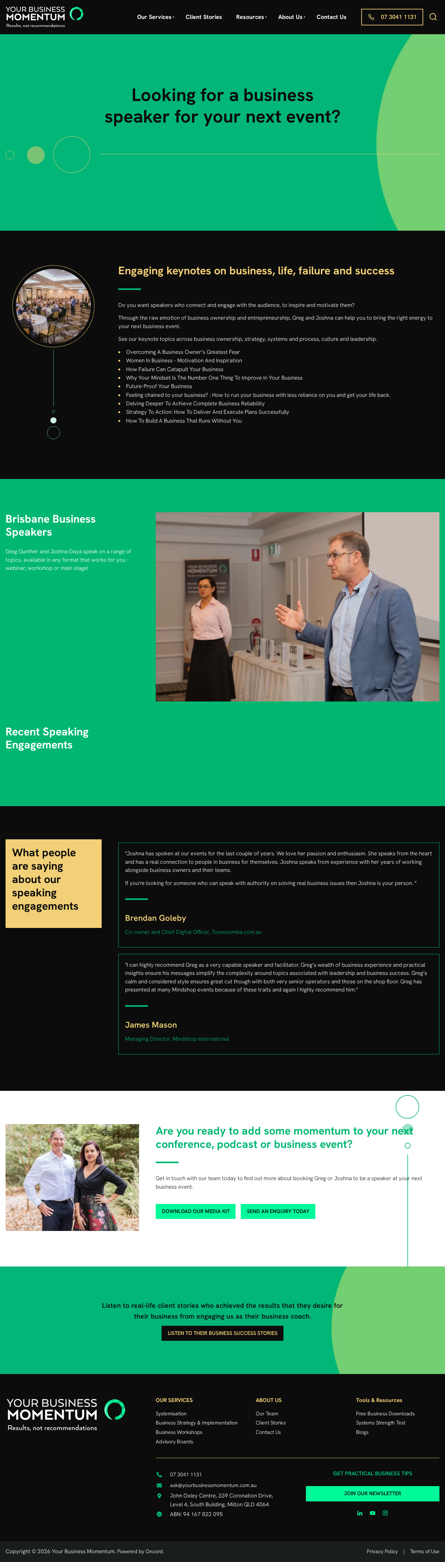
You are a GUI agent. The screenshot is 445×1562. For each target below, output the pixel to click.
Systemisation (171, 1413)
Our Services (154, 17)
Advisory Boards (174, 1441)
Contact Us (332, 17)
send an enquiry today (268, 1208)
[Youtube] (373, 1513)
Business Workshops (179, 1432)
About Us (290, 17)
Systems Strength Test (380, 1422)
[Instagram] (386, 1513)
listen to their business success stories (222, 1330)
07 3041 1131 (379, 12)
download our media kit (185, 1208)
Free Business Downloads (385, 1413)
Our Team (267, 1413)
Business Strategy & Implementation (197, 1422)
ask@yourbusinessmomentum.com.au (213, 1485)
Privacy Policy (382, 1551)
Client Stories (204, 17)
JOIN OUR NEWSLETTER (373, 1490)
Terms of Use (424, 1551)
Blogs (362, 1432)
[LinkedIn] (360, 1513)
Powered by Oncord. (140, 1551)
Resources (250, 17)
